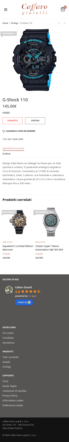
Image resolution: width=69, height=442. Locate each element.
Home (5, 23)
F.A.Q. (6, 381)
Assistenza (8, 342)
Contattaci (8, 337)
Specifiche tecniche (13, 148)
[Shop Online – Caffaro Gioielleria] (34, 9)
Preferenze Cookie (13, 405)
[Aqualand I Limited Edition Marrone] (18, 222)
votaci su (22, 302)
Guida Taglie (10, 385)
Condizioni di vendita (14, 390)
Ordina (6, 154)
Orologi (14, 23)
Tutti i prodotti (11, 357)
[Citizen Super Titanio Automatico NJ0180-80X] (50, 222)
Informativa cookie (13, 400)
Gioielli (6, 361)
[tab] (34, 150)
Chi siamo (8, 332)
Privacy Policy (10, 395)
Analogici (8, 242)
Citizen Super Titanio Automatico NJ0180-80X (49, 247)
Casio (6, 112)
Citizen (6, 253)
